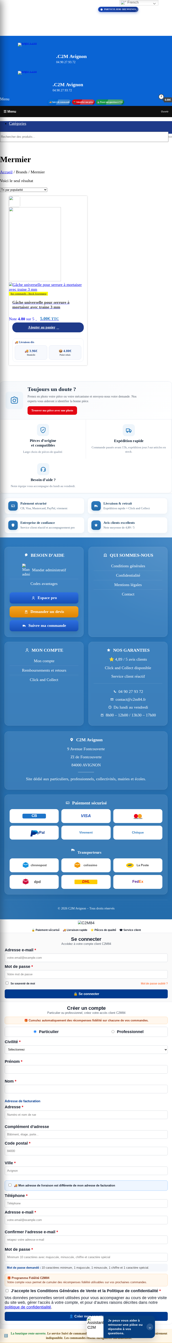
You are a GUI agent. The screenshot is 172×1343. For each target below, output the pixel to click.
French (133, 2)
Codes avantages (44, 583)
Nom (10, 1081)
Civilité (13, 1042)
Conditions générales (128, 566)
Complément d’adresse (27, 1126)
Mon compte (44, 661)
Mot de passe (19, 966)
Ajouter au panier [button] (41, 327)
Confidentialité (128, 575)
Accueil (6, 172)
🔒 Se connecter (86, 994)
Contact (128, 594)
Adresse (14, 1107)
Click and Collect (44, 679)
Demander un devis (47, 611)
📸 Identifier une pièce (83, 102)
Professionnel (130, 1031)
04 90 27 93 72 (130, 691)
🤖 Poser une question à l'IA (110, 102)
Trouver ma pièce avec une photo (52, 410)
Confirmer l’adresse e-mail (31, 1232)
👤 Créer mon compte (86, 1316)
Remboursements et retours (44, 670)
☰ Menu (10, 111)
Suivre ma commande (47, 625)
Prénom (13, 1061)
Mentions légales (128, 584)
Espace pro (47, 597)
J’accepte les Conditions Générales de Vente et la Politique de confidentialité (85, 1291)
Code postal (17, 1143)
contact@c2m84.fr (131, 699)
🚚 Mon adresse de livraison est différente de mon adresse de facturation (64, 1185)
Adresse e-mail (20, 950)
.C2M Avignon (71, 56)
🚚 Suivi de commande (59, 102)
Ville (10, 1163)
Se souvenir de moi (22, 983)
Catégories (17, 123)
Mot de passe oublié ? (154, 983)
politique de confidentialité (28, 1307)
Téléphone (16, 1195)
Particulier (48, 1031)
